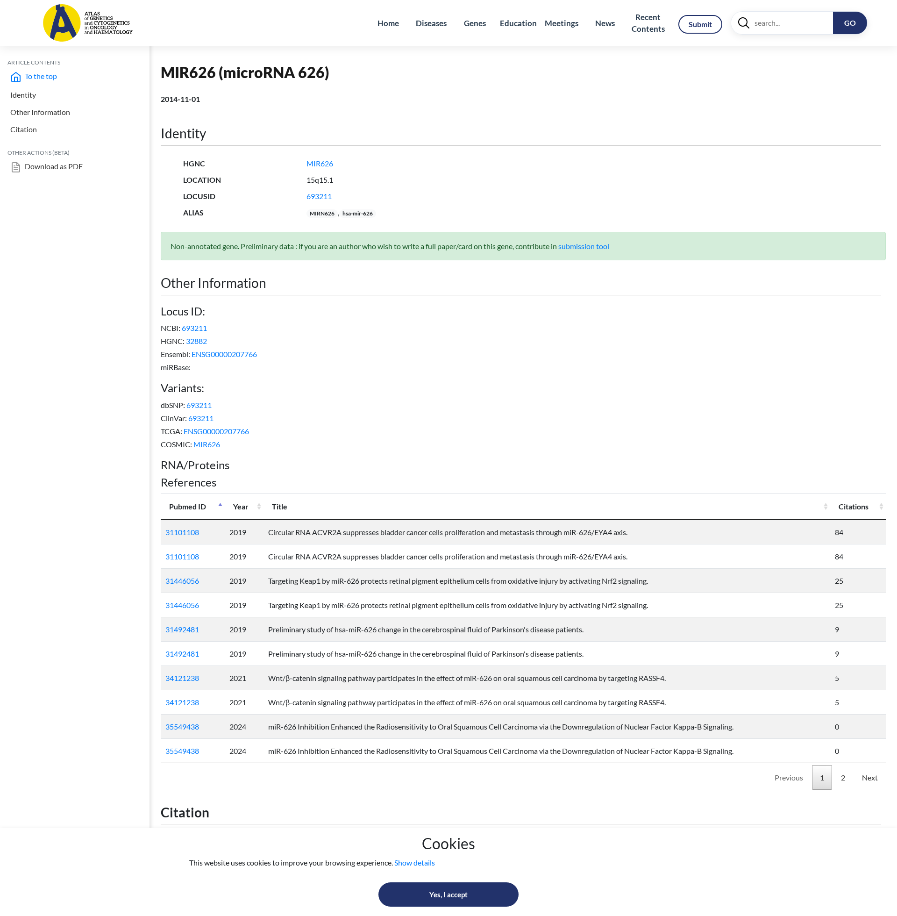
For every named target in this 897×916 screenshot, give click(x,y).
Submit (700, 24)
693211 (319, 196)
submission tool (583, 246)
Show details (414, 862)
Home (388, 23)
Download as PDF (53, 166)
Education (518, 23)
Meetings (561, 23)
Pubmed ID (187, 506)
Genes (475, 23)
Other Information (40, 111)
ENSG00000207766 (224, 354)
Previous (789, 777)
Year (241, 506)
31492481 (182, 629)
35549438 (182, 726)
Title (279, 506)
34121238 (182, 677)
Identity (23, 94)
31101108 (182, 532)
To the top (40, 76)
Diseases (431, 23)
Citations (854, 506)
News (605, 23)
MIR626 (319, 163)
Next (870, 777)
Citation (23, 129)
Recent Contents (648, 23)
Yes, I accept (448, 894)
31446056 (182, 580)
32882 (196, 340)
